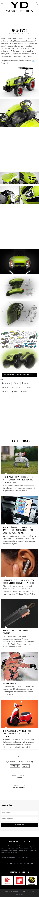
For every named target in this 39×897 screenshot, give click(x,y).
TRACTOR (15, 766)
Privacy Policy (25, 857)
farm (21, 762)
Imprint (19, 776)
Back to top (19, 894)
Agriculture (10, 762)
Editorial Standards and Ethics (10, 857)
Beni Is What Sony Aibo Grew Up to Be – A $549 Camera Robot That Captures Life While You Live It (19, 480)
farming (30, 762)
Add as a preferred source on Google (21, 374)
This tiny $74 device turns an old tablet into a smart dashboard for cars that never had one (18, 530)
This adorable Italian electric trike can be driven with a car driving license (18, 734)
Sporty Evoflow (10, 683)
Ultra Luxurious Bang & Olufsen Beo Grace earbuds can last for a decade (18, 581)
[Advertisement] (19, 20)
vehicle (25, 766)
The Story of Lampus (19, 786)
